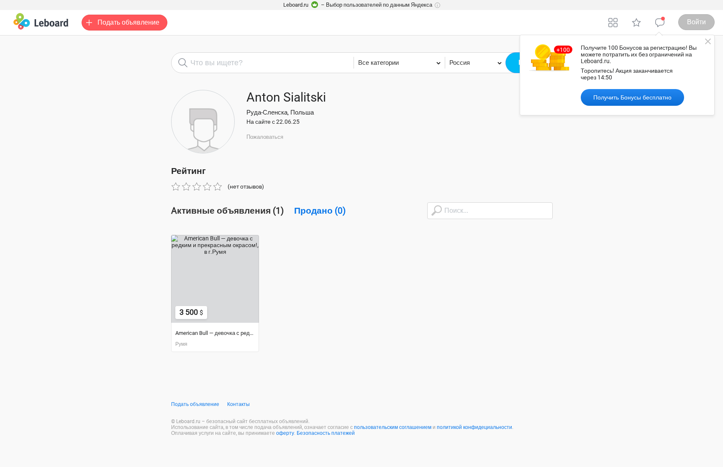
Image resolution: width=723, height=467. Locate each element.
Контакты (238, 404)
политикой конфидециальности (474, 427)
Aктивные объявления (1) (227, 211)
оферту (285, 433)
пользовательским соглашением (392, 427)
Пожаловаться (264, 137)
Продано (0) (320, 211)
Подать (128, 22)
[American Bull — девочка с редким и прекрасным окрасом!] (215, 279)
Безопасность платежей (326, 433)
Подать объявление (195, 404)
